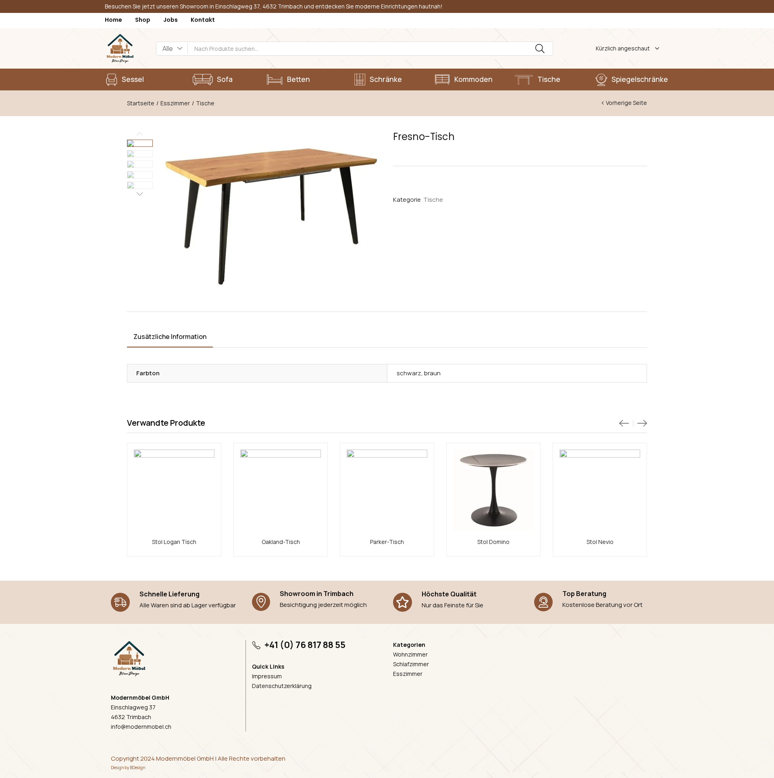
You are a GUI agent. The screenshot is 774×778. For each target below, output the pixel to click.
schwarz (409, 373)
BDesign (137, 767)
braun (432, 373)
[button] (172, 48)
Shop (142, 20)
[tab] (170, 337)
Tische (548, 79)
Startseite (140, 103)
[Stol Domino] (493, 490)
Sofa (225, 79)
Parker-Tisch (387, 542)
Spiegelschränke (640, 79)
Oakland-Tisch (281, 542)
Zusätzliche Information (169, 336)
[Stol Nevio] (600, 490)
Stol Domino (493, 542)
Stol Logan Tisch (174, 542)
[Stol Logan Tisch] (174, 490)
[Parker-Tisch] (387, 490)
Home (113, 20)
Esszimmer (175, 103)
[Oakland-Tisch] (280, 490)
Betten (298, 79)
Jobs (170, 20)
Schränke (386, 79)
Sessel (133, 79)
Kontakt (203, 20)
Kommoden (473, 79)
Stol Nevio (600, 542)
